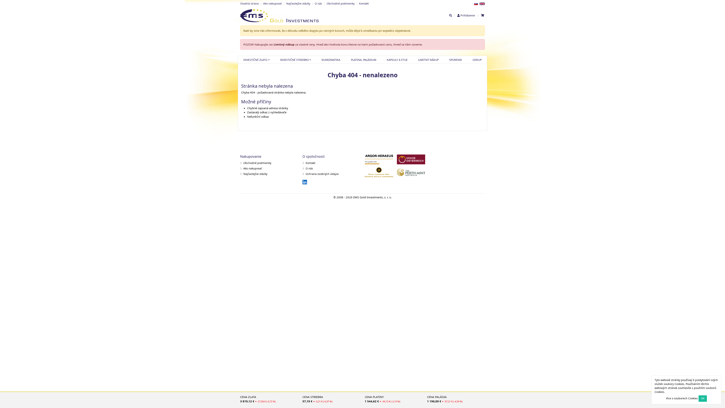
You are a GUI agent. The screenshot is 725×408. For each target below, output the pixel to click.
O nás (318, 3)
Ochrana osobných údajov (322, 174)
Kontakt (364, 3)
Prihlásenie (467, 15)
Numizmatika (331, 60)
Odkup (477, 60)
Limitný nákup (284, 44)
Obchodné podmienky (341, 3)
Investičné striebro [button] (294, 60)
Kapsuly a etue (397, 60)
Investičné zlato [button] (255, 60)
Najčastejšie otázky (298, 3)
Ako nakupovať (272, 3)
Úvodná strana (249, 3)
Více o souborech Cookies (682, 398)
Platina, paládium (363, 60)
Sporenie (455, 60)
